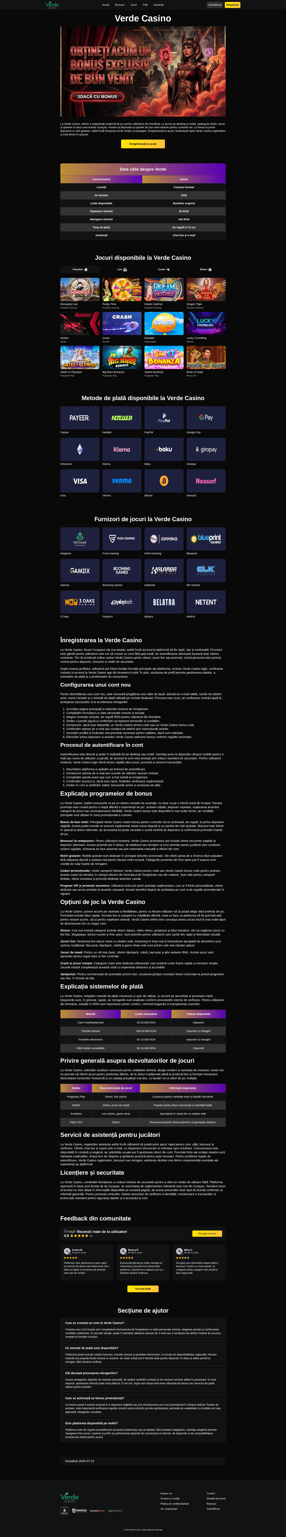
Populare (78, 269)
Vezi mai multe (143, 1289)
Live (119, 269)
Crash (161, 269)
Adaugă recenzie (207, 1233)
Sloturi (203, 269)
